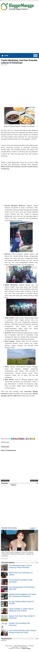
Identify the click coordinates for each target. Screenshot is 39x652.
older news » (34, 480)
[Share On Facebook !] (13, 438)
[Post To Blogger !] (28, 438)
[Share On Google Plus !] (15, 438)
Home (6, 55)
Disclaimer (31, 645)
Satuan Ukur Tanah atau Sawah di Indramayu (22, 617)
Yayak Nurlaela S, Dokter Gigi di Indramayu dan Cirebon (21, 610)
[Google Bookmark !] (30, 438)
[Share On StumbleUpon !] (19, 438)
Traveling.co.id (24, 647)
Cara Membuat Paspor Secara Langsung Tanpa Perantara (20, 566)
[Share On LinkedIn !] (26, 438)
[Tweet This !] (11, 438)
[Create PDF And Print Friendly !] (32, 438)
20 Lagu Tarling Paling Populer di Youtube (21, 602)
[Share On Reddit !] (24, 438)
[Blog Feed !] (34, 438)
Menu (35, 55)
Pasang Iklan (8, 645)
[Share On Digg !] (21, 438)
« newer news (5, 480)
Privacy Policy (14, 647)
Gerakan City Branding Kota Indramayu (19, 624)
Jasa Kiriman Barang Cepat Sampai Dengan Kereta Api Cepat (22, 631)
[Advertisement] (19, 32)
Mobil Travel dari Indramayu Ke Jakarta (21, 574)
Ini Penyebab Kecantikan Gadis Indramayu (20, 581)
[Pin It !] (23, 438)
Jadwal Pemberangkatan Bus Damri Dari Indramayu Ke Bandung (22, 595)
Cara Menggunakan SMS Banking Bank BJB (21, 588)
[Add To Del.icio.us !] (17, 438)
